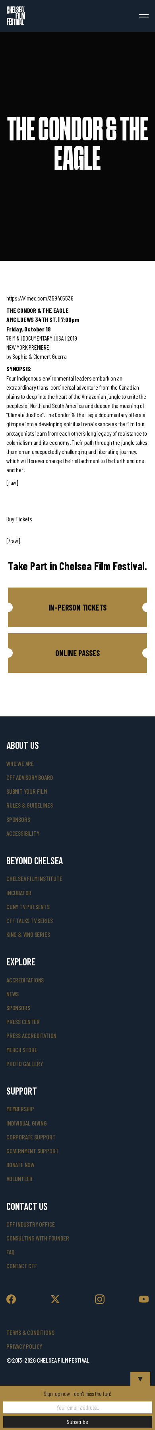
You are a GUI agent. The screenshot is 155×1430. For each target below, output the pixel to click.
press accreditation (31, 1035)
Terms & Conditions (30, 1332)
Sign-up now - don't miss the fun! (77, 1393)
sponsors (18, 819)
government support (32, 1150)
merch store (21, 1049)
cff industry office (30, 1224)
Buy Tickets (19, 519)
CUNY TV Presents (28, 906)
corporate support (31, 1137)
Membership (20, 1108)
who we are (20, 763)
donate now (20, 1164)
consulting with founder (37, 1238)
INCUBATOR (18, 892)
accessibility (22, 833)
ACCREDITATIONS (25, 980)
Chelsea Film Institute (34, 878)
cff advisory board (29, 777)
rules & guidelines (29, 805)
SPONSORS (18, 1007)
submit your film (26, 791)
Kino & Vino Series (28, 934)
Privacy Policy (24, 1346)
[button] (77, 607)
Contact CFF (21, 1265)
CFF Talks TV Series (29, 920)
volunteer (19, 1178)
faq (10, 1252)
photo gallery (24, 1063)
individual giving (26, 1123)
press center (23, 1021)
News (12, 993)
